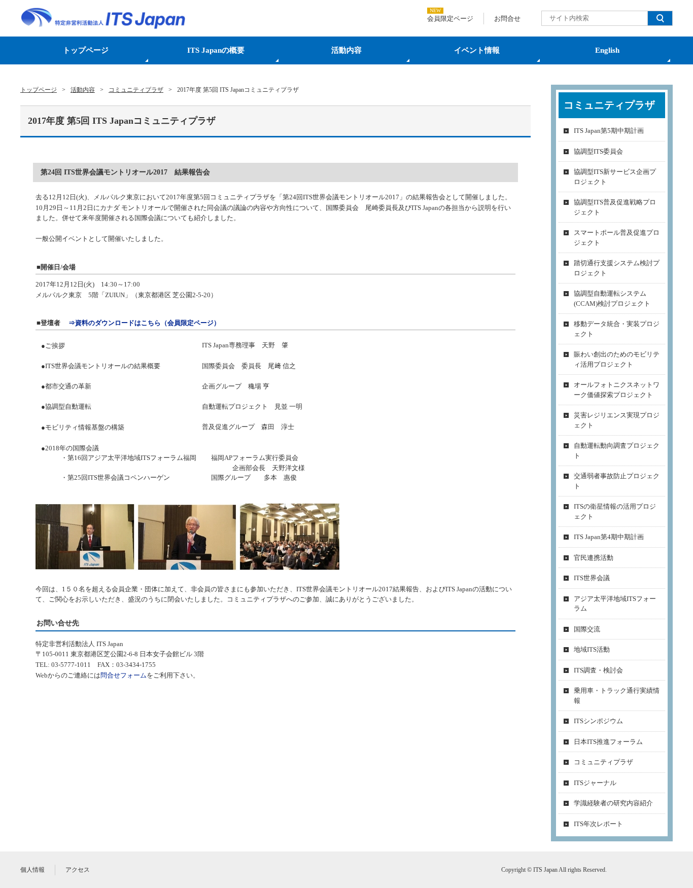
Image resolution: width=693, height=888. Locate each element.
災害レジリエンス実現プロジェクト (617, 420)
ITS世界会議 (592, 578)
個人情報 (32, 869)
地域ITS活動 (592, 649)
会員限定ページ (450, 18)
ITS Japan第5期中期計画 (609, 130)
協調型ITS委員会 (598, 151)
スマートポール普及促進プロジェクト (617, 237)
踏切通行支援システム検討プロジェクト (617, 268)
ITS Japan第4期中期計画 (609, 537)
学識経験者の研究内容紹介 (613, 803)
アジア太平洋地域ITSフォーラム (615, 604)
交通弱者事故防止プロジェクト (617, 481)
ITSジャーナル (595, 783)
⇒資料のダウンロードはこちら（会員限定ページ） (144, 323)
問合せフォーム (123, 675)
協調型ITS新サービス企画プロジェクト (615, 177)
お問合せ (507, 18)
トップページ (86, 50)
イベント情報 (477, 50)
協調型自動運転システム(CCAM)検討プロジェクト (612, 298)
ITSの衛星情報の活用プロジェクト (615, 511)
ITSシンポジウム (598, 721)
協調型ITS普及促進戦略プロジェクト (615, 207)
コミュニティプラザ (603, 762)
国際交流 (587, 629)
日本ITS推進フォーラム (608, 741)
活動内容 (346, 50)
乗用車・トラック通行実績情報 (617, 695)
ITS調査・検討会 (598, 670)
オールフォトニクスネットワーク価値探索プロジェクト (617, 390)
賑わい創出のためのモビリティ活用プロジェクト (617, 359)
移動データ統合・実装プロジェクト (617, 329)
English (607, 50)
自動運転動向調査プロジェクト (617, 450)
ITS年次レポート (598, 824)
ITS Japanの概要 (216, 50)
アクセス (77, 869)
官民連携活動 (593, 557)
